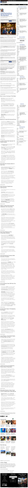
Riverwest (9, 85)
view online (10, 83)
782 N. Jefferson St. (11, 171)
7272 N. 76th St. (7, 303)
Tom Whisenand (5, 46)
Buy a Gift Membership (19, 42)
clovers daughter (21, 136)
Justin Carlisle (4, 213)
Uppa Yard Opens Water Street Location (23, 78)
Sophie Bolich (2, 18)
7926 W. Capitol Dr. (12, 302)
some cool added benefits (6, 414)
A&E (19, 4)
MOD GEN (2, 116)
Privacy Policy (4, 479)
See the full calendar (19, 144)
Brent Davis (2, 135)
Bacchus (8, 121)
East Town (2, 167)
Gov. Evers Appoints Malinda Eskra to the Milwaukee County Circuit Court (23, 113)
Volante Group (8, 202)
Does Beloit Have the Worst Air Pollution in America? (23, 13)
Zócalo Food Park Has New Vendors (3, 448)
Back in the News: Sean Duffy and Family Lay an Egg (23, 31)
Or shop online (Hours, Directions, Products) (22, 486)
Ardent (11, 208)
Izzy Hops (9, 152)
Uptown (1, 73)
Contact (5, 478)
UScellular (10, 296)
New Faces (22, 103)
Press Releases (22, 44)
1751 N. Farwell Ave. (11, 223)
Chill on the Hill (21, 128)
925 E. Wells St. (11, 123)
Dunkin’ (7, 286)
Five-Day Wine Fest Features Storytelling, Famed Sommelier (13, 449)
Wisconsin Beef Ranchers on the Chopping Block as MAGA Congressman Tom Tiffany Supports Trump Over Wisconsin (23, 59)
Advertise (5, 477)
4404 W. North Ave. (11, 72)
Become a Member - (11, 0)
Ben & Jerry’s (3, 98)
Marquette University (4, 393)
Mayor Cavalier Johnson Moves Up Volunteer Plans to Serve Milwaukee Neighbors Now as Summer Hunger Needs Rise (23, 47)
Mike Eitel (10, 168)
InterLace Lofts (7, 111)
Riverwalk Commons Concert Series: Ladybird (23, 131)
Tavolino (5, 148)
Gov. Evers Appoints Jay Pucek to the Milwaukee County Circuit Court (23, 106)
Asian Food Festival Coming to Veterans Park (23, 89)
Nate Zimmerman (2, 71)
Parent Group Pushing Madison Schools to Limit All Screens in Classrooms (23, 20)
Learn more (4, 467)
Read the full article (2, 117)
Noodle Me (4, 243)
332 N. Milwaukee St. (8, 329)
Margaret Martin (3, 114)
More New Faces (19, 125)
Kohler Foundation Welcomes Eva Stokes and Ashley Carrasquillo (23, 122)
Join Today (22, 40)
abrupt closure (6, 149)
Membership (25, 4)
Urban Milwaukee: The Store (22, 474)
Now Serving (8, 460)
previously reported (9, 305)
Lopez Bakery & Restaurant (7, 340)
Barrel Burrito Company (7, 167)
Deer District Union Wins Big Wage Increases (23, 8)
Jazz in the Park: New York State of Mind (22, 141)
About (4, 476)
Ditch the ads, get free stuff (13, 481)
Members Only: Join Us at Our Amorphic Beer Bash (23, 26)
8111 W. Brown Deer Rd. (4, 289)
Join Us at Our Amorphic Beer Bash (4, 0)
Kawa (6, 152)
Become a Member (4, 475)
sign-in (8, 470)
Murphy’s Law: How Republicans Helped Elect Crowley (23, 84)
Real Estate (3, 4)
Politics (8, 4)
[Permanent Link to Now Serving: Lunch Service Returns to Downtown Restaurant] (8, 454)
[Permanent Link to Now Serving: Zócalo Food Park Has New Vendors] (3, 453)
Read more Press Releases (20, 75)
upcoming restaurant (5, 194)
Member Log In (14, 0)
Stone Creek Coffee (11, 395)
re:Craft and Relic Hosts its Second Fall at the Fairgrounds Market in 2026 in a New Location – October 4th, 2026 (23, 68)
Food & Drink (14, 4)
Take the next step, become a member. (13, 480)
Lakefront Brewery (8, 374)
